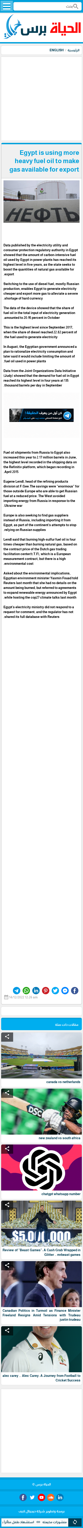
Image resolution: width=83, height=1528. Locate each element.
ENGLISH (57, 50)
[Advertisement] (41, 98)
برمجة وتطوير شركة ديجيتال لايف (41, 1511)
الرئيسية (74, 50)
